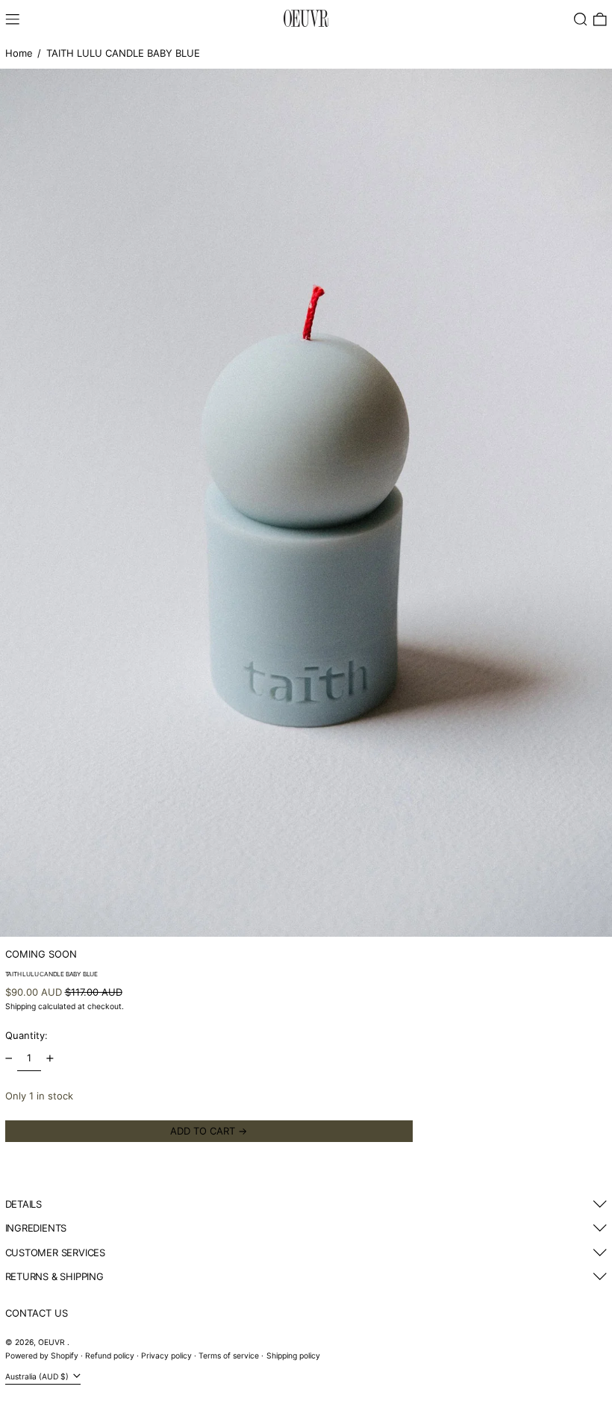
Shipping (20, 1006)
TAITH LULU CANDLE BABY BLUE (123, 53)
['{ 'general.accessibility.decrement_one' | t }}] (8, 1058)
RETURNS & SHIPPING (54, 1276)
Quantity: (26, 1035)
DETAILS (24, 1204)
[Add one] (49, 1058)
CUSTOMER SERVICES (55, 1252)
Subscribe (28, 1385)
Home (19, 53)
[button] (580, 19)
